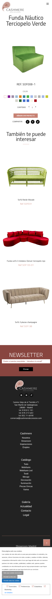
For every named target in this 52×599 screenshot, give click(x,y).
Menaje (26, 477)
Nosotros (26, 438)
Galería (26, 502)
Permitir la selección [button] (10, 577)
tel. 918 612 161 (26, 410)
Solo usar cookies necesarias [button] (13, 573)
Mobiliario (26, 467)
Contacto (26, 510)
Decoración (26, 480)
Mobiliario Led (26, 470)
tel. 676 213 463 (26, 412)
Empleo (26, 447)
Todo (26, 464)
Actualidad (26, 506)
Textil (26, 474)
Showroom (26, 441)
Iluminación (26, 483)
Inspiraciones (26, 444)
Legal (26, 515)
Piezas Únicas (26, 486)
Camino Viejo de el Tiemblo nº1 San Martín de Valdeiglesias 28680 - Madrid (26, 405)
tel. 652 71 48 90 (26, 415)
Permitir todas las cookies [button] (11, 580)
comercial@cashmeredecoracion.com (26, 418)
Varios (26, 489)
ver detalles (8, 593)
